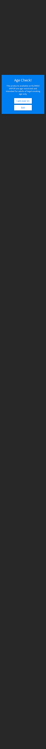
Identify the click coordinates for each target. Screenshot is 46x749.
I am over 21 (23, 100)
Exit (23, 107)
